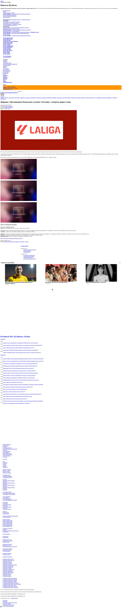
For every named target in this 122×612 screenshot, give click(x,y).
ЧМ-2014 (5, 486)
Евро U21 (5, 66)
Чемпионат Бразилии (7, 570)
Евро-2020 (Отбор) (7, 504)
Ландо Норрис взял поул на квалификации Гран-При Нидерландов (17, 396)
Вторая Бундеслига (7, 31)
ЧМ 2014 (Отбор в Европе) (9, 487)
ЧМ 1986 (5, 489)
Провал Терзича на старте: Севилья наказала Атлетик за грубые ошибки (18, 375)
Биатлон (5, 78)
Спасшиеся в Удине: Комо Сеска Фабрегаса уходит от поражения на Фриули (19, 363)
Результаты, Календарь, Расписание (10, 530)
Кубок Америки (6, 519)
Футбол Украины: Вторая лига (9, 16)
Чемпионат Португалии (8, 559)
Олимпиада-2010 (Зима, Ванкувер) (10, 587)
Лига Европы (6, 72)
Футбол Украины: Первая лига (9, 15)
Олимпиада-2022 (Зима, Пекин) (10, 580)
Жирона (13, 241)
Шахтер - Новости (12, 86)
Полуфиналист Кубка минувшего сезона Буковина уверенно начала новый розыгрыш (21, 394)
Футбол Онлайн (6, 12)
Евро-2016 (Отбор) (7, 506)
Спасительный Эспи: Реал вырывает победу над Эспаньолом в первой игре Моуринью (22, 345)
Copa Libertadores (6, 57)
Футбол (2, 2)
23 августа (3, 339)
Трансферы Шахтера (25, 19)
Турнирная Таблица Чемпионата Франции (21, 35)
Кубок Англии (16, 28)
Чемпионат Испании (7, 106)
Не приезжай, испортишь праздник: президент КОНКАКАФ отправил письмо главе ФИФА (23, 384)
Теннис (4, 81)
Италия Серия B (6, 34)
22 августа (3, 354)
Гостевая (5, 86)
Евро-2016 (5, 505)
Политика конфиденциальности (10, 602)
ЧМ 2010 (5, 488)
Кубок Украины (6, 17)
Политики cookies (7, 603)
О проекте (5, 600)
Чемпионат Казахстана (8, 567)
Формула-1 (5, 75)
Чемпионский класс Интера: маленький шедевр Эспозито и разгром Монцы (19, 365)
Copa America (6, 68)
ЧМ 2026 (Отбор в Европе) (9, 480)
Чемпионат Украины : (8, 528)
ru (2, 1)
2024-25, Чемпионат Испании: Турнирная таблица (11, 238)
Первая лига (5, 536)
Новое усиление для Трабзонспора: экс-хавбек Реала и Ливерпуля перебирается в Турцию (22, 361)
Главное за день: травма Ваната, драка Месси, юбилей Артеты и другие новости (20, 342)
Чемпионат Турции (7, 568)
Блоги (4, 84)
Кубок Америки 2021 (7, 521)
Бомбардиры (6, 531)
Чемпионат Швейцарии (8, 571)
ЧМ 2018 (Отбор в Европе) (9, 485)
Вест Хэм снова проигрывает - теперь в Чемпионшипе (15, 389)
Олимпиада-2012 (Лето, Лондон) (10, 586)
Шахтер (4, 85)
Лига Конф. (5, 73)
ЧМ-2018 (5, 484)
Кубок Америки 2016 (7, 524)
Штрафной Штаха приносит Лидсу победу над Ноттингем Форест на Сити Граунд (21, 380)
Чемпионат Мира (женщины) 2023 (10, 516)
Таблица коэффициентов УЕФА (10, 25)
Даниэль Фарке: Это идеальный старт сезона (12, 382)
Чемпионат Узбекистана (8, 565)
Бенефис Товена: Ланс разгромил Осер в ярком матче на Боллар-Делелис (19, 370)
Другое (4, 74)
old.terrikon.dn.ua (14, 598)
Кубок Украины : (6, 534)
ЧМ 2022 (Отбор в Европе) (9, 482)
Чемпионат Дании (7, 573)
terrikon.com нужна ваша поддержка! (9, 92)
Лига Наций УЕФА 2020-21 (9, 493)
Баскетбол (5, 77)
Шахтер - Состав (14, 88)
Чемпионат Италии (7, 553)
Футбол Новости (6, 10)
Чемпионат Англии (7, 539)
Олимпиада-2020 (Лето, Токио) (10, 581)
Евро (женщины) (6, 65)
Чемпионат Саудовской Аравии (10, 564)
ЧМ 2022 (5, 481)
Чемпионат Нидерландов (8, 560)
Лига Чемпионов (6, 71)
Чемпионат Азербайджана (8, 569)
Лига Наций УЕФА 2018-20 (9, 494)
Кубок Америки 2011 (7, 526)
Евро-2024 (5, 60)
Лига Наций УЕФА (7, 63)
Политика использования (8, 604)
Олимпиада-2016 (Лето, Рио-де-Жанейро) (12, 584)
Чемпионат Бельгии (7, 561)
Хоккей (4, 76)
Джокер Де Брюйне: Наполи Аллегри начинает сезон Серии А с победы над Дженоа (21, 352)
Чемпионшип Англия (7, 28)
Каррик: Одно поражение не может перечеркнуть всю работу (16, 403)
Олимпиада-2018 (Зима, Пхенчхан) (10, 582)
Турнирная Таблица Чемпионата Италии (20, 33)
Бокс (4, 80)
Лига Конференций (7, 453)
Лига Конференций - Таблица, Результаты (12, 24)
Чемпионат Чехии (7, 575)
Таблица (5, 529)
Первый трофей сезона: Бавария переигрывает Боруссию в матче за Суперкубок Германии (22, 358)
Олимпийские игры (7, 82)
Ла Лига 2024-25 (24, 246)
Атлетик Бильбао (7, 241)
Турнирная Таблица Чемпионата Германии (21, 29)
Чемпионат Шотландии (8, 572)
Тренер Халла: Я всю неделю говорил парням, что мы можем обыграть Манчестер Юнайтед (23, 401)
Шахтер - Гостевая (7, 472)
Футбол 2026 (6, 445)
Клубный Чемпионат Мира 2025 (10, 64)
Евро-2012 (5, 508)
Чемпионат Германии (7, 548)
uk (1, 1)
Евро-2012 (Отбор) (7, 509)
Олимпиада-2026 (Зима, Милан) (10, 578)
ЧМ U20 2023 (6, 512)
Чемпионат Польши (7, 563)
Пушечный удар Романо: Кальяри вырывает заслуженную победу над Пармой (20, 350)
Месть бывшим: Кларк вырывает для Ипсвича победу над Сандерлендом (19, 377)
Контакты (5, 601)
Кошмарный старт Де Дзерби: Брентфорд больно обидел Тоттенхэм (17, 368)
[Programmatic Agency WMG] (52, 289)
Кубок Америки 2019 (7, 522)
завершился (7, 97)
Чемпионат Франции (7, 556)
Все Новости (5, 336)
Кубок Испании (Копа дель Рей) (10, 546)
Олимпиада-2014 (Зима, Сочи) (9, 585)
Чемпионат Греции (7, 576)
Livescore (13, 12)
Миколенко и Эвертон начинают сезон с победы (13, 391)
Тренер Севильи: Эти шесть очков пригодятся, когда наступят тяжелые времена (20, 373)
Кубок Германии (15, 31)
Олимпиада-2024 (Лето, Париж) (10, 579)
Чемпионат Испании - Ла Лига (22, 241)
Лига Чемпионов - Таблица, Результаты (11, 21)
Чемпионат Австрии (7, 562)
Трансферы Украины (15, 19)
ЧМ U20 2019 (6, 513)
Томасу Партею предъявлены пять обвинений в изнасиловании (29, 251)
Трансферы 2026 (6, 475)
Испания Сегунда (7, 545)
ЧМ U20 (5, 67)
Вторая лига (5, 537)
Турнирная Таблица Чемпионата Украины (21, 14)
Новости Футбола (7, 444)
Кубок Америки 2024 (7, 520)
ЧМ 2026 (5, 61)
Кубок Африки (6, 69)
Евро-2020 (5, 503)
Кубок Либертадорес (7, 454)
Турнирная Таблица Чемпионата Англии (20, 27)
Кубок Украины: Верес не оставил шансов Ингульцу (14, 398)
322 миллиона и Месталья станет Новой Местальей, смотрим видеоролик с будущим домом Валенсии (29, 257)
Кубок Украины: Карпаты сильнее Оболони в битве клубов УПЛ (17, 386)
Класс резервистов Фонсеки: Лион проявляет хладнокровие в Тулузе (18, 347)
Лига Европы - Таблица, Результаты (11, 23)
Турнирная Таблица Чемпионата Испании (21, 32)
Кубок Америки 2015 (7, 525)
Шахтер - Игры (6, 88)
